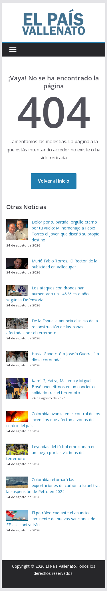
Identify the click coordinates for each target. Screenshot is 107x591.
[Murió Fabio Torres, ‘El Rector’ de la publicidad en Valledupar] (17, 263)
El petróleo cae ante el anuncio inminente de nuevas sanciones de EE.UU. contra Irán (50, 518)
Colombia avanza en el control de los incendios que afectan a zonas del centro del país (53, 419)
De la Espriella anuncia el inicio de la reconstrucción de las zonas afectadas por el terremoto (52, 326)
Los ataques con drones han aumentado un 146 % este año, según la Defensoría (48, 293)
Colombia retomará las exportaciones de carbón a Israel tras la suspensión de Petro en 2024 (53, 485)
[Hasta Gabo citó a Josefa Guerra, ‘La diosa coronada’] (17, 356)
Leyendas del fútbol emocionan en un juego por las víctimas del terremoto (51, 452)
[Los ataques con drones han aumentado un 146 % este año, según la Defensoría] (17, 290)
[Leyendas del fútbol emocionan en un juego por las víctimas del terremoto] (17, 449)
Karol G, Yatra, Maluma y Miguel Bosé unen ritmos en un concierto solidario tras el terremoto (63, 386)
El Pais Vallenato (61, 566)
